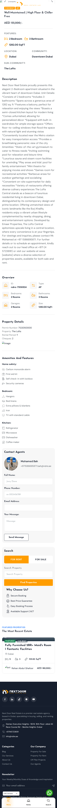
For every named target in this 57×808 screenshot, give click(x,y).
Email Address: (11, 501)
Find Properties (28, 582)
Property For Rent (38, 755)
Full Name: (9, 475)
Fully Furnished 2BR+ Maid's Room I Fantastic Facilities (28, 647)
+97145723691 (12, 731)
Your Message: (11, 514)
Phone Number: (12, 488)
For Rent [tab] (16, 559)
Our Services (7, 755)
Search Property (13, 568)
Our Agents (36, 764)
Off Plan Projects (38, 760)
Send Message (16, 537)
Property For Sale (38, 751)
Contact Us (7, 764)
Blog (4, 751)
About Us (6, 760)
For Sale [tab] (40, 559)
